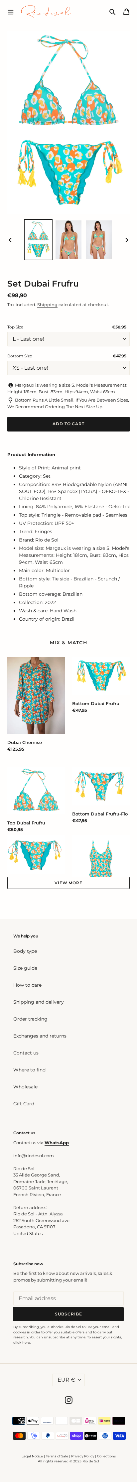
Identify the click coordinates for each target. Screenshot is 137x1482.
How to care (27, 985)
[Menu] (11, 11)
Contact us (26, 1053)
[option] (38, 239)
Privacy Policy (83, 1456)
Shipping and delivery (38, 1002)
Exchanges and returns (40, 1036)
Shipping (47, 304)
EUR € (66, 1380)
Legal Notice (32, 1456)
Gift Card (23, 1104)
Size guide (25, 968)
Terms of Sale (57, 1456)
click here (21, 1342)
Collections (106, 1456)
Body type (25, 951)
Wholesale (25, 1087)
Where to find (29, 1070)
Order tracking (30, 1019)
